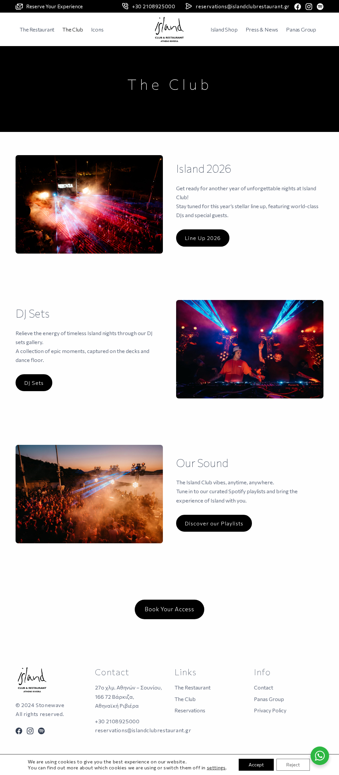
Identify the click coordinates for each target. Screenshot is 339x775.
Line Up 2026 (203, 238)
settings (216, 767)
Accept (256, 764)
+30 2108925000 (153, 6)
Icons (97, 29)
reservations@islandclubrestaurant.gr (243, 6)
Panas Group (301, 29)
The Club (72, 29)
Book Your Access (169, 609)
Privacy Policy (270, 710)
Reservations (189, 710)
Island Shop (224, 29)
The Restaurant (37, 29)
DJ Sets (34, 383)
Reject (293, 764)
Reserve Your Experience (54, 6)
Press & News (262, 29)
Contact (263, 687)
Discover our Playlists (214, 523)
